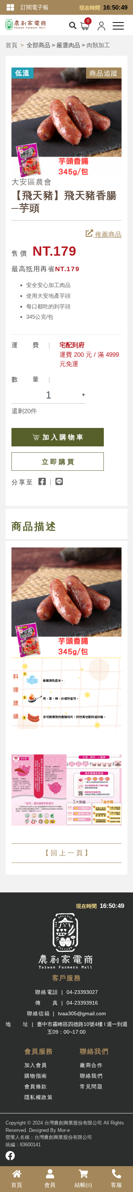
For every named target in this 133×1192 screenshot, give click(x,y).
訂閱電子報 (34, 7)
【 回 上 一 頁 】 (66, 853)
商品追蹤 (103, 73)
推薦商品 (107, 234)
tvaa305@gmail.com (82, 1013)
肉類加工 (98, 45)
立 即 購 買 (58, 462)
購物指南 (35, 1076)
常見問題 (91, 1086)
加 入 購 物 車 (62, 437)
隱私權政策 (38, 1097)
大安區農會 (31, 182)
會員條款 (35, 1086)
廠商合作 (91, 1065)
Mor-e (64, 1130)
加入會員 (35, 1065)
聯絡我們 (91, 1076)
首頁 (11, 45)
